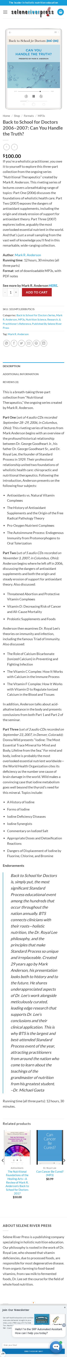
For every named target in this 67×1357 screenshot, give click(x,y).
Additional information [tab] (21, 374)
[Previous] (3, 1168)
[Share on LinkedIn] (43, 343)
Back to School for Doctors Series (36, 315)
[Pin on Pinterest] (36, 343)
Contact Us (14, 1299)
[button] (5, 12)
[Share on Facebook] (14, 343)
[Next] (64, 1168)
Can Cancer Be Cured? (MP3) (49, 1173)
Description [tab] (11, 366)
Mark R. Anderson (28, 255)
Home (6, 115)
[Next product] (6, 147)
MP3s (41, 115)
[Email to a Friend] (28, 343)
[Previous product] (14, 147)
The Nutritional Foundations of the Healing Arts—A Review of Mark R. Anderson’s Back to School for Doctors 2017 (17, 1182)
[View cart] (60, 12)
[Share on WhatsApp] (6, 343)
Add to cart (37, 292)
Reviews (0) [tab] (10, 382)
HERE (53, 285)
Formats (29, 115)
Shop (17, 115)
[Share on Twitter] (21, 343)
